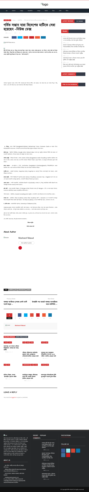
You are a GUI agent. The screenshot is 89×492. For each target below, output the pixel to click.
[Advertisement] (30, 69)
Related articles (9, 337)
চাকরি (60, 10)
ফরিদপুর (32, 342)
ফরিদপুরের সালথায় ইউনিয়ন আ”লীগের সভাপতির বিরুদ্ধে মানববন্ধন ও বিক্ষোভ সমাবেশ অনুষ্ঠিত (48, 466)
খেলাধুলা (38, 10)
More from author (21, 337)
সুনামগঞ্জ (10, 342)
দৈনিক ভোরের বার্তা (22, 289)
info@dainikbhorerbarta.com (12, 477)
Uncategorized (26, 364)
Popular (43, 435)
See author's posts (26, 243)
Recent (35, 435)
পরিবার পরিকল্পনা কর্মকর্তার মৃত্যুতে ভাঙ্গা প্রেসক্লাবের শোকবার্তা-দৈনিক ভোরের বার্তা (30, 354)
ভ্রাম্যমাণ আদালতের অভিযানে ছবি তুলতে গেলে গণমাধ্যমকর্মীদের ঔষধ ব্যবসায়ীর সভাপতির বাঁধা (24, 15)
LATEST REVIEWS (68, 21)
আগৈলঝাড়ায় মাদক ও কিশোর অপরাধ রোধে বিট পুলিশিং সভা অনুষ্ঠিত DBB (48, 475)
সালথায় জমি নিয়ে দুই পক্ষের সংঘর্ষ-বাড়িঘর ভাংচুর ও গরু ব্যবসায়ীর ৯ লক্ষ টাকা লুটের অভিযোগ (24, 13)
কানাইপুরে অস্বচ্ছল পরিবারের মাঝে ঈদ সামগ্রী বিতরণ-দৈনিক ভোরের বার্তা (29, 376)
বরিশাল (47, 364)
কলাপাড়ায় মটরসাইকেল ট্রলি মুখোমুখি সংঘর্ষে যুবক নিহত (48, 376)
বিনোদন (46, 10)
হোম (6, 10)
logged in (13, 397)
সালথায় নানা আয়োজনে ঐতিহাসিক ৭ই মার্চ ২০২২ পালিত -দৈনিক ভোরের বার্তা (48, 354)
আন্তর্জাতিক (30, 10)
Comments (36, 438)
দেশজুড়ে (21, 10)
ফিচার (53, 10)
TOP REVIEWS (79, 21)
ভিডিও (67, 10)
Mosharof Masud (26, 238)
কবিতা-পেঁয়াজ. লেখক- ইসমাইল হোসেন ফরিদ (10, 376)
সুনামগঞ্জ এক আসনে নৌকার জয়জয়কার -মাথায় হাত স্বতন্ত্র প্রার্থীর (11, 348)
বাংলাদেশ (13, 10)
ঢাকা (9, 20)
